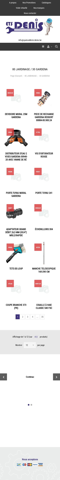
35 (42, 317)
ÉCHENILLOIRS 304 (44, 229)
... (37, 317)
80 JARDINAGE (31, 76)
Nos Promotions (29, 2)
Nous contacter (30, 13)
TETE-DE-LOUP (16, 268)
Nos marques (38, 8)
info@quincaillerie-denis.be (30, 40)
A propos (12, 2)
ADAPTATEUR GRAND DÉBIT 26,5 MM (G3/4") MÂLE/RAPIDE (16, 232)
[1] (28, 405)
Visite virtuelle (21, 8)
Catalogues (46, 2)
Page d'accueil (16, 76)
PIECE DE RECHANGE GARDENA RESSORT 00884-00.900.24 (44, 117)
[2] (31, 405)
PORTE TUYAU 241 (43, 193)
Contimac (30, 377)
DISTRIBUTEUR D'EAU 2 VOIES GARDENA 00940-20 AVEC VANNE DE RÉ (16, 156)
